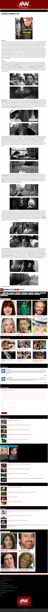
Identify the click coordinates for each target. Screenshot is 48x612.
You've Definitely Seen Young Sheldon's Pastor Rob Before (13, 457)
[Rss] (20, 610)
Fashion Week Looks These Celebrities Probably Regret (22, 317)
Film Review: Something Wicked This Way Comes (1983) (38, 360)
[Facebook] (21, 610)
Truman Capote (37, 294)
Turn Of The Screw (4, 295)
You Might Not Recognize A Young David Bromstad (23, 334)
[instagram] (27, 610)
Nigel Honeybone (5, 15)
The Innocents (31, 294)
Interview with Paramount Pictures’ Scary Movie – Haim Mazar (17, 520)
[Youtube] (26, 610)
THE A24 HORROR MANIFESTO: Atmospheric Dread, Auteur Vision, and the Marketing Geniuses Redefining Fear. (25, 478)
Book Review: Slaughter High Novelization (14, 501)
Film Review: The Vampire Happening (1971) (22, 349)
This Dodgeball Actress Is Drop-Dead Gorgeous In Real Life (8, 570)
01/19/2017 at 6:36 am (43, 369)
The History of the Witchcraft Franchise (13, 420)
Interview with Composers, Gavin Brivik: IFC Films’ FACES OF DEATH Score (19, 515)
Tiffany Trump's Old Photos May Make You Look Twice (7, 334)
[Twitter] (22, 610)
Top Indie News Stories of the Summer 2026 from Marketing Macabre (19, 464)
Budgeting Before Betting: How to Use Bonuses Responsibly (17, 473)
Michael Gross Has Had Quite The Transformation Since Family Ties (39, 317)
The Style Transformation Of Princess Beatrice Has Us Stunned (39, 334)
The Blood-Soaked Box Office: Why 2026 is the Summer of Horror (18, 429)
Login (1, 594)
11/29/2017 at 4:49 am (43, 377)
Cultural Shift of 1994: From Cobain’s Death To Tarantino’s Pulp (17, 439)
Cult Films (16, 15)
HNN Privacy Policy (3, 592)
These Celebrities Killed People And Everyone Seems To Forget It (4, 457)
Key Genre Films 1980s (21, 360)
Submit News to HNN (3, 583)
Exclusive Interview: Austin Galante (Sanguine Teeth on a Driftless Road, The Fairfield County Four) (23, 510)
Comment (3, 391)
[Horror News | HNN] (24, 4)
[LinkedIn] (25, 610)
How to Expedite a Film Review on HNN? (7, 590)
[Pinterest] (23, 610)
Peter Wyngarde (24, 294)
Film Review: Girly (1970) (6, 350)
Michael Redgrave (10, 294)
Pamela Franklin (17, 294)
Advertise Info (2, 581)
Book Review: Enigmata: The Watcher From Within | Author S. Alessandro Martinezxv (21, 492)
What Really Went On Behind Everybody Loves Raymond (24, 551)
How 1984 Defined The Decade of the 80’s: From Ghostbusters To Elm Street (20, 434)
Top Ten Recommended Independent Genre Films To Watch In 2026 (18, 468)
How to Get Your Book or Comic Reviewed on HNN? (9, 587)
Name (2, 401)
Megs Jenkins (3, 294)
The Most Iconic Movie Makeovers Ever (8, 317)
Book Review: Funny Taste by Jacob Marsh (14, 487)
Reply (45, 375)
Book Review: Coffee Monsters (12, 496)
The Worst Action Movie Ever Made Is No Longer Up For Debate (26, 570)
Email (2, 405)
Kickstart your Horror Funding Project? (6, 585)
